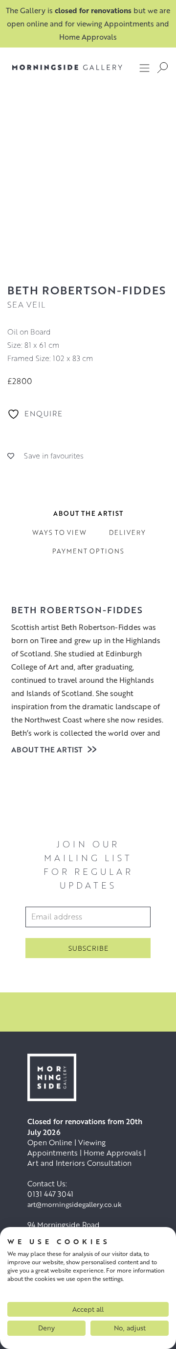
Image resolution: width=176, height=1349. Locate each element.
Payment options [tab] (88, 551)
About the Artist (47, 749)
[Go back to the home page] (60, 67)
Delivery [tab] (127, 532)
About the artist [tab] (88, 513)
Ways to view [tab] (59, 532)
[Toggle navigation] (144, 67)
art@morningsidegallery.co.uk (74, 1204)
